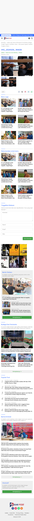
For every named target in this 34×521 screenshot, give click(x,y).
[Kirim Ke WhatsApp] (31, 92)
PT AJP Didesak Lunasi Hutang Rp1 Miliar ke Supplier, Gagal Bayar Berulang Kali (7, 110)
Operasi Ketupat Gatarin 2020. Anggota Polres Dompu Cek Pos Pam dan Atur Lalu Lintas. (17, 405)
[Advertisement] (17, 17)
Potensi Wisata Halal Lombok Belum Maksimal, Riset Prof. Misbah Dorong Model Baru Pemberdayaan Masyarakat (16, 350)
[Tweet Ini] (22, 92)
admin (3, 52)
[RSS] (21, 508)
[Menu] (2, 38)
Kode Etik (12, 513)
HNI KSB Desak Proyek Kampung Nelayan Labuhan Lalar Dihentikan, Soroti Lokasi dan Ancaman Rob (25, 126)
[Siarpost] (8, 38)
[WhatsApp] (18, 508)
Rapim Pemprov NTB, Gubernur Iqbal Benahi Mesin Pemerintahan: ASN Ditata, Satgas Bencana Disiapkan (7, 142)
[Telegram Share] (28, 92)
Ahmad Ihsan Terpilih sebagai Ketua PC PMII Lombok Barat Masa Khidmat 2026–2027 (7, 126)
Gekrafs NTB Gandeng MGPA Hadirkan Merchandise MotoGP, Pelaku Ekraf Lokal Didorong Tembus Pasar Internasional (15, 444)
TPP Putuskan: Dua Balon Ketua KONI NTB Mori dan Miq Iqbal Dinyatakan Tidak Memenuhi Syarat (15, 466)
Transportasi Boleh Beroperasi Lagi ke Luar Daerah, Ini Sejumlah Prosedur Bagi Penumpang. (18, 393)
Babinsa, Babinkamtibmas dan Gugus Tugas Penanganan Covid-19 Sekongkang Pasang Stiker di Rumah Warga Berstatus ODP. (18, 410)
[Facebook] (13, 508)
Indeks (6, 513)
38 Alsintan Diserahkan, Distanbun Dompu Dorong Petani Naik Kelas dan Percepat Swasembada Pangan (16, 449)
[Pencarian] (32, 38)
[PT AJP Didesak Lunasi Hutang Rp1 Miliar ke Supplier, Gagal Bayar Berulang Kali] (8, 103)
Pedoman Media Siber (20, 514)
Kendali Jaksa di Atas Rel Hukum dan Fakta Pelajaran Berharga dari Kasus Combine (25, 110)
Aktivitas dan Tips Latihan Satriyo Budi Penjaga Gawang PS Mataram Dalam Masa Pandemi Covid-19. (19, 388)
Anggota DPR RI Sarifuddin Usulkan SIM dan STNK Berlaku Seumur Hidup (18, 382)
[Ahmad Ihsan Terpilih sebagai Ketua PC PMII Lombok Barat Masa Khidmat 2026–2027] (8, 119)
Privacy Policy (19, 513)
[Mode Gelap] (29, 38)
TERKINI (20, 52)
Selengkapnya (16, 317)
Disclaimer (10, 514)
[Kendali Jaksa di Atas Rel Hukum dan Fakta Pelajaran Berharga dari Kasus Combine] (25, 103)
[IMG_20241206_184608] (8, 82)
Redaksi (27, 513)
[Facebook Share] (19, 92)
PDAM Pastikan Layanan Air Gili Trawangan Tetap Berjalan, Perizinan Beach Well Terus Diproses (25, 142)
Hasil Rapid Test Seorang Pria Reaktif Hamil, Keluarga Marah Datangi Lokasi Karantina (16, 399)
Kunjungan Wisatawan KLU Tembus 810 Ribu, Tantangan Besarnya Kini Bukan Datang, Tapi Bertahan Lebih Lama (8, 365)
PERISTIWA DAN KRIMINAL (12, 52)
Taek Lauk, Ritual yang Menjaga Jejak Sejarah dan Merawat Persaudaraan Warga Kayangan (25, 365)
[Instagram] (15, 508)
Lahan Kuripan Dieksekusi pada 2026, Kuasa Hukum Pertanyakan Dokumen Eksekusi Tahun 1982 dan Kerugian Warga (16, 455)
